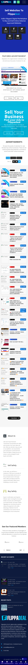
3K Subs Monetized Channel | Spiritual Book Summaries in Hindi (17, 271)
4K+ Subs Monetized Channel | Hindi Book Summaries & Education (17, 281)
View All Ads (14, 418)
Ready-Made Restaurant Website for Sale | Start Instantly (17, 228)
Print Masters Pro (15, 259)
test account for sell (16, 341)
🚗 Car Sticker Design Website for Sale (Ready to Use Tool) (16, 314)
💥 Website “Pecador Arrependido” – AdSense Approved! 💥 (17, 373)
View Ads (8, 133)
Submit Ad (18, 133)
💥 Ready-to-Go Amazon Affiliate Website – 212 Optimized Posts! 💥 (17, 363)
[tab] (8, 158)
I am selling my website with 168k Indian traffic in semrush (17, 323)
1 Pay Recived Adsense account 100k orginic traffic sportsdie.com (16, 196)
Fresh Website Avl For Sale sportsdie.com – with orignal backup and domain (14, 89)
